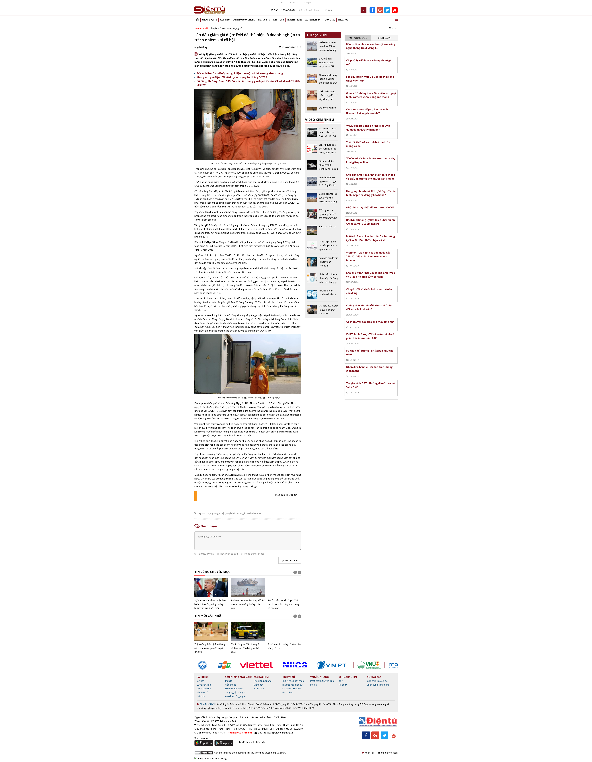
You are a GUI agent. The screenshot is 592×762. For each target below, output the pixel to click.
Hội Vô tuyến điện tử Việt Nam (231, 704)
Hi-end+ (343, 684)
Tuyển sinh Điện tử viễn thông (233, 707)
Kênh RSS (369, 752)
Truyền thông (294, 19)
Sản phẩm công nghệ (244, 19)
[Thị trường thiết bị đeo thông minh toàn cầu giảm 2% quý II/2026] (211, 638)
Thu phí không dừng (349, 704)
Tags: (200, 513)
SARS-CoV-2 (255, 707)
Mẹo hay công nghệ (235, 696)
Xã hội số (225, 19)
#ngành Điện (232, 513)
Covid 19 (267, 707)
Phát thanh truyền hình (322, 680)
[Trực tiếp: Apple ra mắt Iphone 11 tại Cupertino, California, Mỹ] (322, 247)
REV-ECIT (294, 2)
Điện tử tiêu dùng (234, 688)
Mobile (228, 680)
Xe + (341, 680)
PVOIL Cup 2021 (305, 707)
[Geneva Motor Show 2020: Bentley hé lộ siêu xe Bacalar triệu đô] (322, 166)
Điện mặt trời (270, 704)
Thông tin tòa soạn (388, 752)
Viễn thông (230, 684)
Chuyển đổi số (209, 19)
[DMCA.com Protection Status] (203, 752)
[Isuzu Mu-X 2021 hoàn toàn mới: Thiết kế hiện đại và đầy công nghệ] (322, 133)
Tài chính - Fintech (291, 688)
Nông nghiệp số (208, 707)
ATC (282, 2)
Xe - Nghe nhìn (312, 19)
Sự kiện (200, 680)
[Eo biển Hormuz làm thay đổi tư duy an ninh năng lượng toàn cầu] (248, 594)
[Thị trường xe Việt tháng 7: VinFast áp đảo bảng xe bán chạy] (248, 638)
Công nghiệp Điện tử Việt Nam (293, 704)
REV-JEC (307, 2)
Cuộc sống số (204, 684)
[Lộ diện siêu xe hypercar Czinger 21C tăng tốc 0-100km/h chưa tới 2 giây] (322, 182)
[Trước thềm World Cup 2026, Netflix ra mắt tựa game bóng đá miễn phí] (284, 594)
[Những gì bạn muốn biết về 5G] (322, 295)
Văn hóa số (202, 692)
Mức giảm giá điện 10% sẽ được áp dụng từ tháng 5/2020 (232, 77)
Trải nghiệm (264, 19)
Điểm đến (258, 684)
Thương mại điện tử (292, 684)
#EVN (206, 513)
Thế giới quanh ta (262, 680)
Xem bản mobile (202, 737)
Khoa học (343, 19)
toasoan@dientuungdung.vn (279, 732)
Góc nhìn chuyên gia (377, 680)
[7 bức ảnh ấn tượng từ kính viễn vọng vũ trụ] (284, 636)
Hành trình (258, 688)
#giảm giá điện (217, 513)
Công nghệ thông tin (235, 692)
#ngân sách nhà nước (251, 513)
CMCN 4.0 (291, 707)
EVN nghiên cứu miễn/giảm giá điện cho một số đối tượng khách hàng (240, 73)
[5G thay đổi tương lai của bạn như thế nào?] (322, 309)
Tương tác (329, 19)
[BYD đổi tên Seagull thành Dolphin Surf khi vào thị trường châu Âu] (322, 64)
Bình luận (384, 37)
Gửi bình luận (291, 560)
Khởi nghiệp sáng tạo (293, 680)
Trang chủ (197, 20)
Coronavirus (279, 707)
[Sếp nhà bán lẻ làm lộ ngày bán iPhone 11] (322, 263)
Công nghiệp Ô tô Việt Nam (323, 704)
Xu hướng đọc (358, 37)
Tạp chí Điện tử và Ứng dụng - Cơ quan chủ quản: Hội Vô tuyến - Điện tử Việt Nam (240, 717)
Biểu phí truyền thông (309, 10)
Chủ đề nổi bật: (207, 704)
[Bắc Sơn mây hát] (322, 231)
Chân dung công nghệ (378, 684)
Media (313, 684)
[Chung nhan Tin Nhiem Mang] (210, 758)
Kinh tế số (278, 19)
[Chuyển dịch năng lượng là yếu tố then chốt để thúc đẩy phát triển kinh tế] (322, 80)
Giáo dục (201, 696)
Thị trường (287, 692)
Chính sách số (204, 688)
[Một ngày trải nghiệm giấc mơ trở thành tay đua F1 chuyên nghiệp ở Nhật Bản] (322, 215)
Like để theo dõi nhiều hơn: (251, 742)
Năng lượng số (234, 28)
